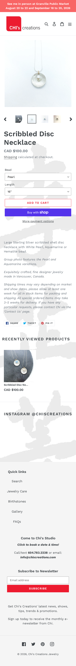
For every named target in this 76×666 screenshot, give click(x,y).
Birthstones (17, 501)
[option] (19, 119)
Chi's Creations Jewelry (43, 654)
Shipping (10, 157)
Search (17, 481)
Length (9, 184)
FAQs (17, 521)
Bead (8, 170)
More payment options (38, 221)
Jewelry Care (17, 491)
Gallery (17, 511)
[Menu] (70, 23)
